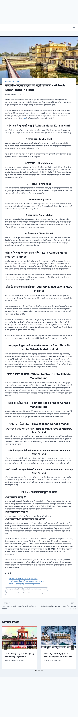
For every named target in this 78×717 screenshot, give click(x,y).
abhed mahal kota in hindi (14, 589)
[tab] (35, 670)
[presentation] (19, 637)
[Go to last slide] (5, 647)
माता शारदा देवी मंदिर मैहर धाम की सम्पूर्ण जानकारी (23, 579)
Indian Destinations (12, 81)
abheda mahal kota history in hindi (36, 589)
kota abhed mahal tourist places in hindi (18, 593)
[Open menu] (74, 27)
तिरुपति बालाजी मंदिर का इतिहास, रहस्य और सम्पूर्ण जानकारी (26, 581)
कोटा (24, 118)
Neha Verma (11, 94)
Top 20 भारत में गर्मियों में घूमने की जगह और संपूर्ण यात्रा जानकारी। (19, 606)
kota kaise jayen (39, 593)
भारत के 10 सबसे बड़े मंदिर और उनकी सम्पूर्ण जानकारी (24, 584)
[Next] (72, 647)
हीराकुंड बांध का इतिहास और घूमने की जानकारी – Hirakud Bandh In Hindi (58, 606)
